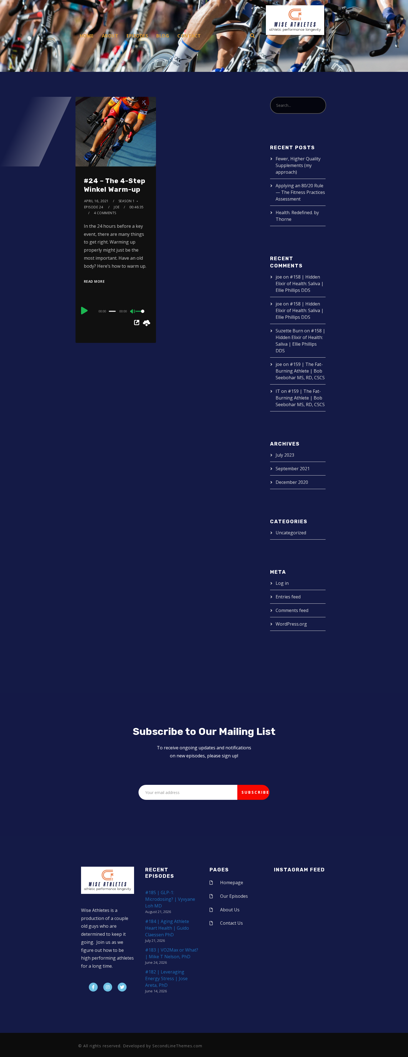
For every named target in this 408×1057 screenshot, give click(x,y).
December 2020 (292, 482)
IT (278, 391)
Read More (94, 281)
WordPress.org (291, 624)
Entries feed (288, 597)
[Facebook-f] (93, 987)
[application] (116, 311)
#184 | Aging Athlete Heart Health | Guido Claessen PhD (167, 928)
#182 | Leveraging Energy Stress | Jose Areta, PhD (166, 978)
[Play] (84, 310)
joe (117, 207)
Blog (162, 36)
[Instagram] (107, 987)
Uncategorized (291, 533)
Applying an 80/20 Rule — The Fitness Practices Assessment (300, 192)
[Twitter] (122, 987)
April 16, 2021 (96, 201)
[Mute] (133, 312)
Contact (189, 36)
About (110, 36)
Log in (282, 583)
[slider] (142, 316)
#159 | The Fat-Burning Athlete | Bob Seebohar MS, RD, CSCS (300, 371)
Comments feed (292, 610)
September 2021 (293, 469)
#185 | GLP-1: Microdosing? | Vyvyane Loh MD (170, 899)
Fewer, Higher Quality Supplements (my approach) (298, 165)
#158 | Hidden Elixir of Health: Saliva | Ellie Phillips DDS (300, 283)
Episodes (137, 36)
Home (87, 36)
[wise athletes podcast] (295, 22)
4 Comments (105, 213)
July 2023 (285, 455)
